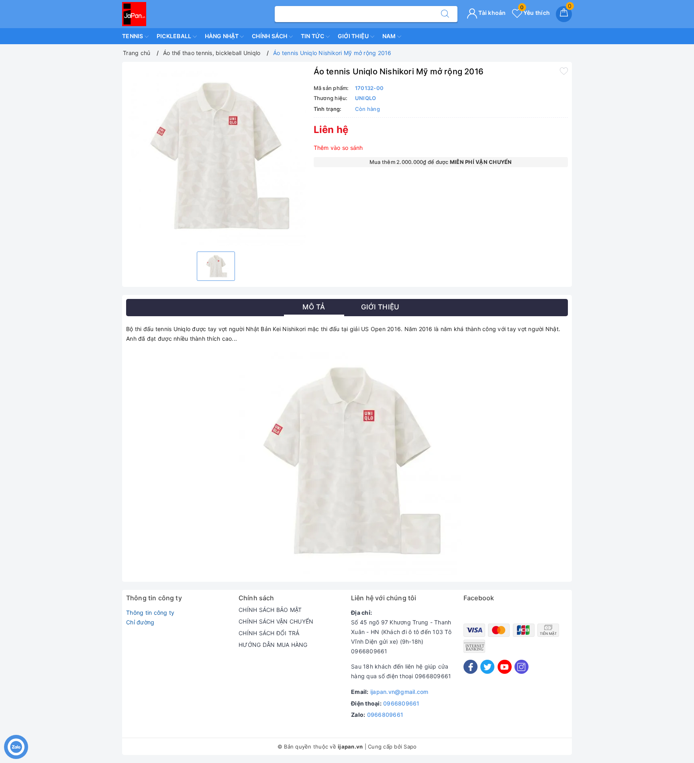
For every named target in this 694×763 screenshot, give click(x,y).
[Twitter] (487, 667)
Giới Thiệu (354, 36)
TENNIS (133, 36)
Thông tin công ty (150, 612)
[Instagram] (521, 667)
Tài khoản (491, 12)
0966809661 (401, 703)
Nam (389, 36)
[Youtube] (505, 667)
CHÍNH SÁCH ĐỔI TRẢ (269, 633)
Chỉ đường (140, 622)
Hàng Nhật (222, 36)
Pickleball (175, 36)
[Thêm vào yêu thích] (564, 71)
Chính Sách (270, 36)
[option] (216, 155)
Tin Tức (313, 36)
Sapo (410, 746)
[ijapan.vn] (134, 13)
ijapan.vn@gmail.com (399, 691)
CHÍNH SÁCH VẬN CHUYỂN (276, 621)
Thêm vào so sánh (338, 147)
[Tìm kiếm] (445, 14)
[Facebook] (470, 667)
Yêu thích (535, 12)
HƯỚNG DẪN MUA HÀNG (273, 644)
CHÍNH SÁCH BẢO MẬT (270, 609)
